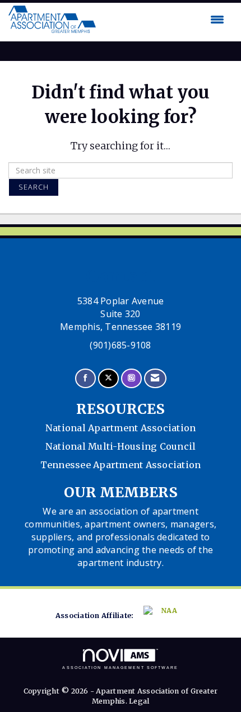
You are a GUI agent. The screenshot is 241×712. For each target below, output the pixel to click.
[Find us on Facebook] (85, 378)
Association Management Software (120, 667)
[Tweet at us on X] (108, 378)
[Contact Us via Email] (155, 378)
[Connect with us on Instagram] (131, 378)
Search (33, 187)
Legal (139, 701)
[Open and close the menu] (162, 19)
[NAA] (163, 616)
